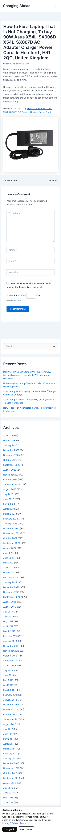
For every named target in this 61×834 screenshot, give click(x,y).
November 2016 (11, 768)
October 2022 (10, 538)
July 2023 (8, 494)
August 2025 (9, 470)
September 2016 (11, 778)
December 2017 (11, 704)
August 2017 (9, 724)
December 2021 (11, 587)
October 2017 (10, 714)
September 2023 (11, 484)
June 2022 (8, 558)
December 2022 (11, 528)
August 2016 (9, 783)
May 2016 (8, 797)
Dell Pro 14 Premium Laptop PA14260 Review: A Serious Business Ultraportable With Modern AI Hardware (27, 375)
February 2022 (10, 577)
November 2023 (11, 474)
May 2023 (8, 504)
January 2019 (10, 641)
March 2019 (9, 631)
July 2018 (8, 670)
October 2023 (10, 479)
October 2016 (10, 773)
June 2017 (8, 734)
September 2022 (11, 543)
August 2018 (9, 665)
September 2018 (11, 660)
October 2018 (10, 655)
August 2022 (9, 548)
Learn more (26, 829)
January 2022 (10, 582)
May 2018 (8, 680)
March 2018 (9, 690)
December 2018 (11, 646)
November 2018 (11, 650)
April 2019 (8, 626)
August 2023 (9, 489)
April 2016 (8, 802)
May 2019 (8, 621)
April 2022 (8, 567)
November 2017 (11, 709)
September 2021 (11, 597)
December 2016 (11, 763)
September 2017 (11, 719)
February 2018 (10, 695)
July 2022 (8, 553)
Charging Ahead (16, 6)
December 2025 (11, 450)
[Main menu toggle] (55, 6)
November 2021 (11, 592)
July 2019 (8, 611)
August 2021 (9, 602)
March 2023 (9, 513)
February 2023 (10, 518)
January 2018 (10, 700)
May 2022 (8, 562)
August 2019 (9, 606)
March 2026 (9, 440)
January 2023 (10, 523)
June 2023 (8, 499)
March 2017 (9, 748)
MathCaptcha (17, 300)
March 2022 (9, 572)
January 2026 (10, 445)
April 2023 (8, 509)
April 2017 (8, 743)
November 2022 (11, 533)
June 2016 (8, 792)
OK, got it (10, 829)
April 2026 (8, 435)
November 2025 (11, 455)
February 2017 (10, 753)
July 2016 (8, 788)
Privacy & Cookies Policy (14, 823)
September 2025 (11, 465)
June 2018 (8, 675)
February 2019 (10, 636)
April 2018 (8, 685)
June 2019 (8, 616)
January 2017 (10, 758)
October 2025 (10, 460)
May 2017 (8, 739)
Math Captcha (13, 295)
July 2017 (8, 729)
